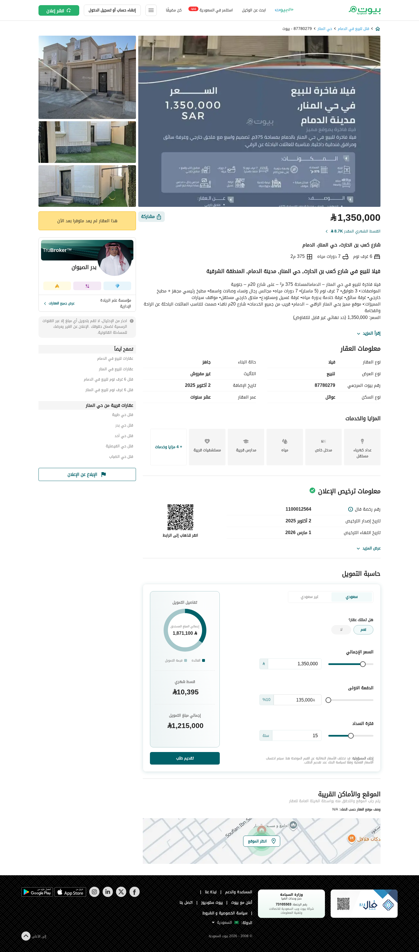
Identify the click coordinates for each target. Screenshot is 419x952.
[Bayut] (364, 10)
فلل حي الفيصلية (119, 447)
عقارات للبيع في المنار (116, 370)
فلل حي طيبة (122, 416)
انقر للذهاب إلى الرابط (180, 535)
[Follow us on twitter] (121, 896)
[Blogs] (284, 10)
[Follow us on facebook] (134, 896)
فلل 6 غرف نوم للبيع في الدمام (108, 380)
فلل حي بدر (124, 426)
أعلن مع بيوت (241, 902)
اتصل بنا (186, 902)
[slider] (363, 664)
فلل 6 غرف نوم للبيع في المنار (109, 391)
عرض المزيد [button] (372, 548)
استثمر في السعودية (212, 10)
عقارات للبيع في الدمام (115, 359)
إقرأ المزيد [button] (372, 333)
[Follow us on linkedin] (107, 896)
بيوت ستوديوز (212, 902)
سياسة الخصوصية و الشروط (225, 913)
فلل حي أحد (124, 437)
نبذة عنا (211, 892)
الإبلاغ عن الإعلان (82, 474)
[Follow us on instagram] (94, 896)
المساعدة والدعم (238, 892)
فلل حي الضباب (121, 457)
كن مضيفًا (174, 10)
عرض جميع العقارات (62, 303)
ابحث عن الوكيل (254, 10)
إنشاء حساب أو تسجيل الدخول (112, 10)
